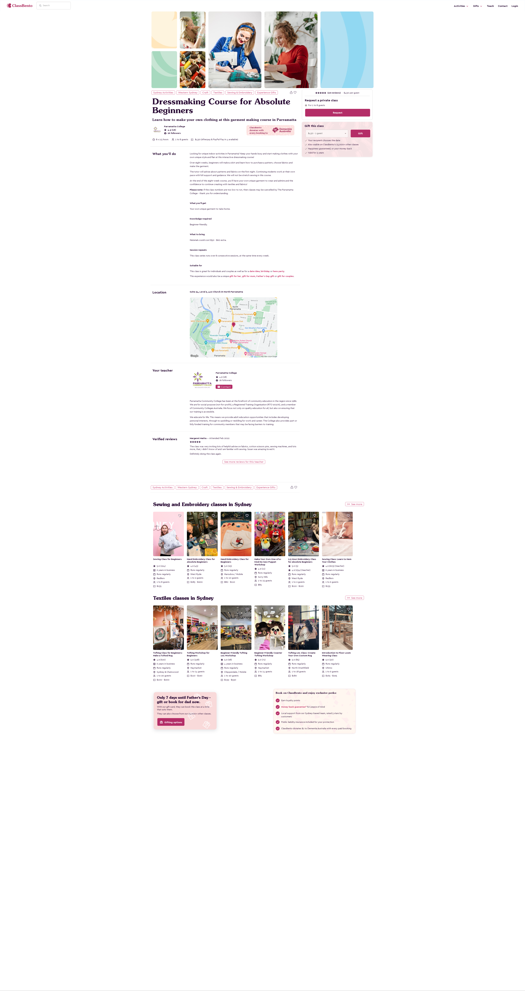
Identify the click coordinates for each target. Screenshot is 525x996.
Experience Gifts (266, 92)
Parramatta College (174, 126)
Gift (360, 133)
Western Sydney (187, 92)
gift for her (235, 276)
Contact (503, 6)
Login (515, 6)
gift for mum (248, 276)
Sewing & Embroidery (239, 92)
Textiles (217, 92)
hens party (278, 271)
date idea (255, 271)
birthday (265, 271)
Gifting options (171, 722)
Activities (460, 6)
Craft (205, 92)
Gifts (476, 6)
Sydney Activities (163, 92)
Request (337, 112)
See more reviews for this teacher (243, 462)
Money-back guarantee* (294, 707)
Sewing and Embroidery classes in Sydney (202, 504)
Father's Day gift (265, 276)
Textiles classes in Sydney (183, 598)
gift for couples (285, 276)
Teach (490, 6)
